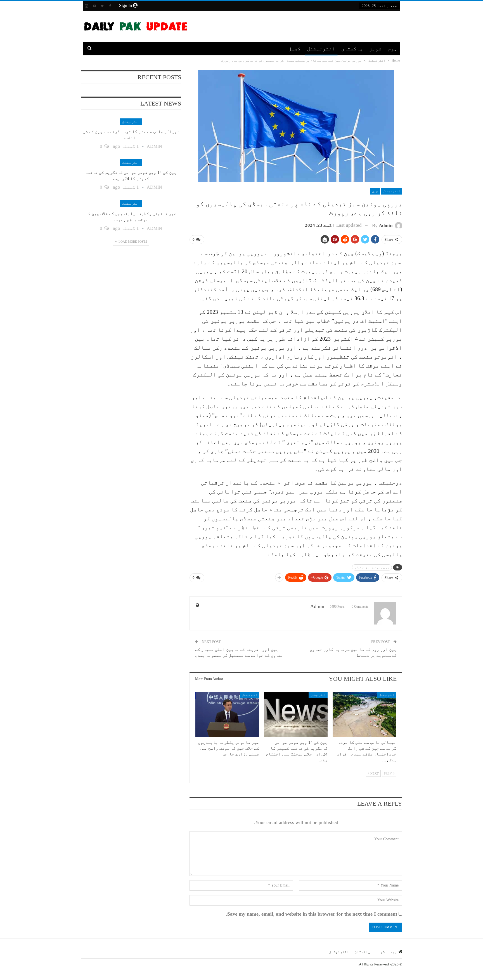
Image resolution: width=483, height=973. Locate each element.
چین (375, 191)
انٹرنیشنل (321, 49)
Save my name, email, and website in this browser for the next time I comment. (311, 914)
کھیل (294, 49)
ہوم (392, 49)
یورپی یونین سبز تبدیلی (372, 567)
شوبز (375, 49)
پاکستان (352, 49)
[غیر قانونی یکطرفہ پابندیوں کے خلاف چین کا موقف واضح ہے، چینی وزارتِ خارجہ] (227, 714)
